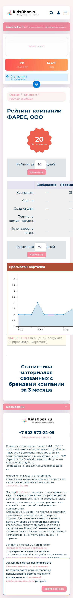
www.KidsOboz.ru (17, 485)
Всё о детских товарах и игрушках (26, 15)
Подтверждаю (54, 589)
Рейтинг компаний (21, 99)
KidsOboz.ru (23, 492)
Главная (14, 94)
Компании (30, 94)
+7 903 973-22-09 (36, 432)
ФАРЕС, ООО (18, 338)
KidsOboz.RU (15, 407)
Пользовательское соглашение (26, 547)
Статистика (18, 77)
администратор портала (36, 437)
